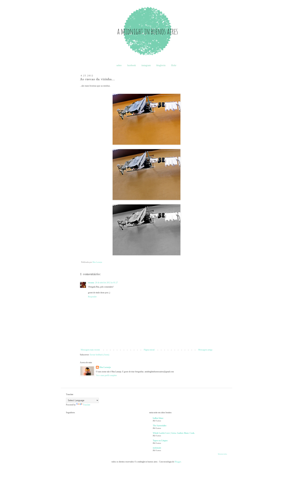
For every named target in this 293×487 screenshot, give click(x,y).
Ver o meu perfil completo (106, 375)
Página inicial (149, 350)
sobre (119, 65)
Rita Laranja (105, 367)
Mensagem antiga (205, 350)
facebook (131, 65)
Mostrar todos (222, 454)
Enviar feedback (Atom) (99, 355)
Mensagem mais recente (90, 350)
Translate (86, 405)
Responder (92, 296)
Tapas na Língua (160, 440)
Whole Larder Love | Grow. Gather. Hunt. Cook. (174, 433)
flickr (173, 65)
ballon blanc (158, 418)
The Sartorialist (159, 425)
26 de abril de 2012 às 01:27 (106, 282)
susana (91, 282)
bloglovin (160, 65)
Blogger (178, 462)
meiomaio (157, 448)
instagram (146, 65)
